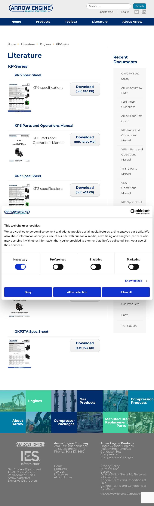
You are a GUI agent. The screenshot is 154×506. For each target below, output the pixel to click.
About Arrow (132, 21)
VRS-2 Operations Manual (128, 188)
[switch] (58, 267)
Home (16, 21)
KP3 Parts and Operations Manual (130, 135)
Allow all (126, 292)
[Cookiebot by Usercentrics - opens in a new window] (133, 212)
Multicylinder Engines (115, 449)
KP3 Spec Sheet (131, 202)
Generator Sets (110, 451)
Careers (105, 472)
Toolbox (71, 21)
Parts (124, 315)
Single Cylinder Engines (117, 446)
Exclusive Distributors (23, 481)
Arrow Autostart (19, 478)
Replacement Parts (21, 475)
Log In (125, 12)
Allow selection (77, 292)
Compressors (109, 454)
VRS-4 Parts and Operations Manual (132, 154)
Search (140, 6)
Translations (129, 326)
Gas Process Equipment (24, 469)
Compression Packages (116, 457)
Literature (100, 21)
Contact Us (106, 12)
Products (43, 21)
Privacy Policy (110, 466)
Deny (28, 292)
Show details (133, 280)
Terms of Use (109, 469)
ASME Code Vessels (21, 472)
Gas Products (130, 304)
